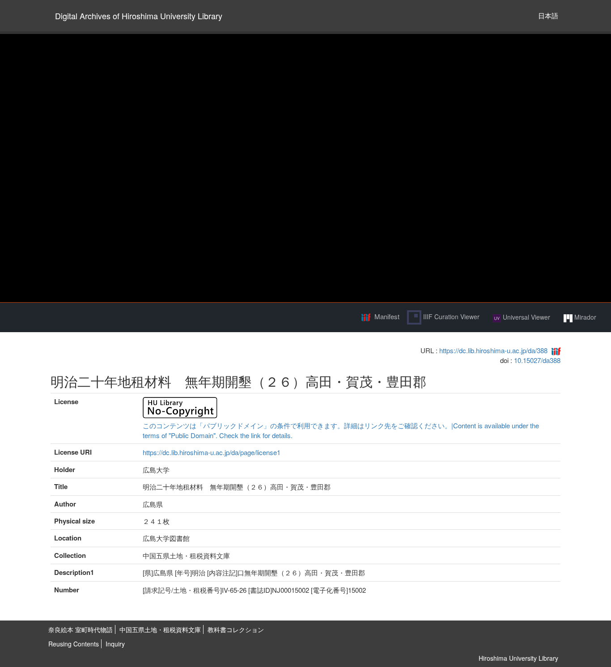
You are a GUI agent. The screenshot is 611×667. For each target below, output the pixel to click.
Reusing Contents (73, 643)
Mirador (584, 316)
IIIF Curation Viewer (450, 316)
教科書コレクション (236, 629)
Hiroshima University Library (518, 658)
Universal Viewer (525, 316)
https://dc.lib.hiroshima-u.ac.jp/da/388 (493, 350)
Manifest (386, 316)
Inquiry (115, 643)
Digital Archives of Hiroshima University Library (138, 15)
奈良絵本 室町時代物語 (80, 629)
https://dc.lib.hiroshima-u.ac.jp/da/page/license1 (211, 452)
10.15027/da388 (537, 360)
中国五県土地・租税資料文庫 (160, 629)
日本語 (548, 15)
